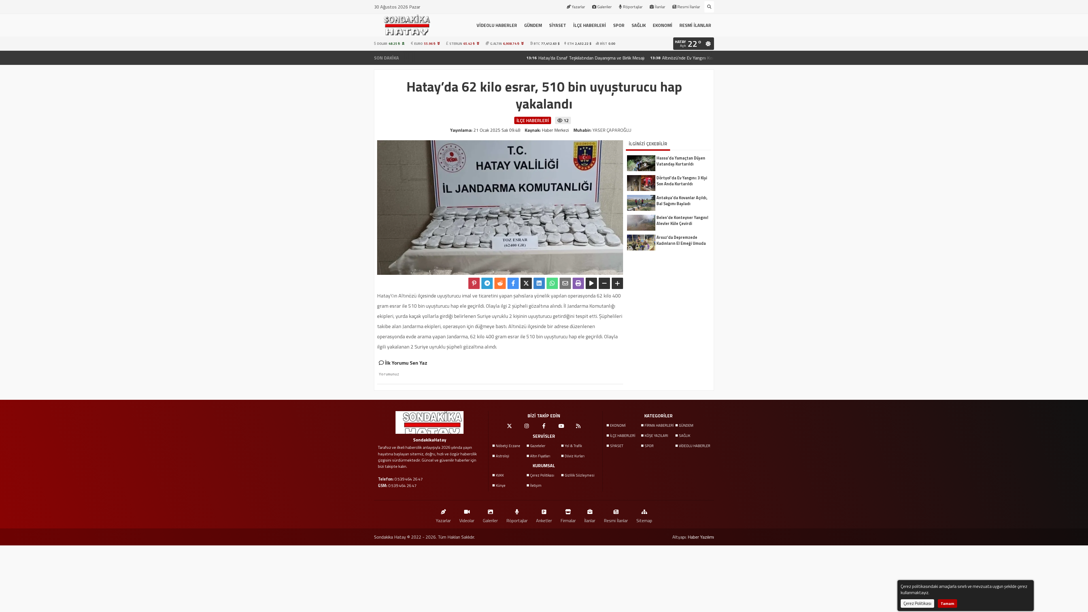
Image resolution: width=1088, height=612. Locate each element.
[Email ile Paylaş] (565, 283)
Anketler (544, 520)
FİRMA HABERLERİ (659, 425)
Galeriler (604, 7)
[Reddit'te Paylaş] (500, 283)
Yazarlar (578, 7)
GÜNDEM (533, 25)
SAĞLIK (639, 25)
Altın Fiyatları (540, 456)
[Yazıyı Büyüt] (617, 283)
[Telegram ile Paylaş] (487, 283)
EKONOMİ (662, 25)
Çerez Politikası (542, 475)
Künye (500, 485)
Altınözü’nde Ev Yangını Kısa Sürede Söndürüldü (668, 57)
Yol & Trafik (573, 446)
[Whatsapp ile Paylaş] (552, 283)
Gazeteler (537, 446)
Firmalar (568, 520)
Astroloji (502, 456)
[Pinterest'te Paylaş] (474, 283)
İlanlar (660, 7)
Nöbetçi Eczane (508, 446)
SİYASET (557, 25)
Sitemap (644, 520)
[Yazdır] (578, 283)
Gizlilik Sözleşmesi (579, 475)
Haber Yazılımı (701, 537)
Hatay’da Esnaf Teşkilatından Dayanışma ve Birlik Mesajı (553, 57)
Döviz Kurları (575, 456)
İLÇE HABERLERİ (589, 25)
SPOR (618, 25)
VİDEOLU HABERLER (497, 25)
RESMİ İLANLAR (695, 25)
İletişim (535, 485)
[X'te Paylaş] (526, 283)
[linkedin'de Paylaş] (539, 283)
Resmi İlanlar (688, 7)
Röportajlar (633, 7)
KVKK (500, 475)
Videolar (466, 520)
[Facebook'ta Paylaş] (513, 283)
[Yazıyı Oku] (591, 283)
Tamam (947, 603)
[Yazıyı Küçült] (604, 283)
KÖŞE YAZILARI (656, 435)
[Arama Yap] (709, 7)
